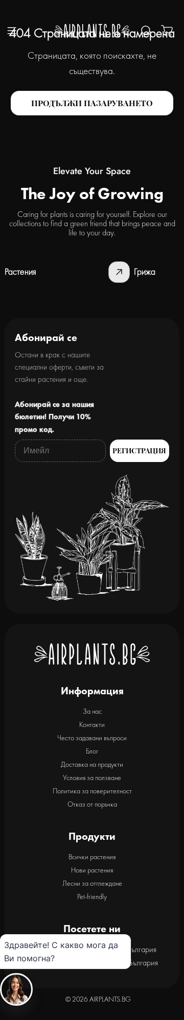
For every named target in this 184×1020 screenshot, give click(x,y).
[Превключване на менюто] (12, 30)
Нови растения (92, 870)
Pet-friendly (92, 896)
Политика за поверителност (92, 790)
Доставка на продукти (92, 764)
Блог (92, 751)
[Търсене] (146, 30)
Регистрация (139, 450)
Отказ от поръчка (92, 804)
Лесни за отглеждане (92, 883)
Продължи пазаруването (92, 103)
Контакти (92, 724)
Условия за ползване (92, 777)
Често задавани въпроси (92, 737)
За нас (92, 711)
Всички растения (92, 856)
